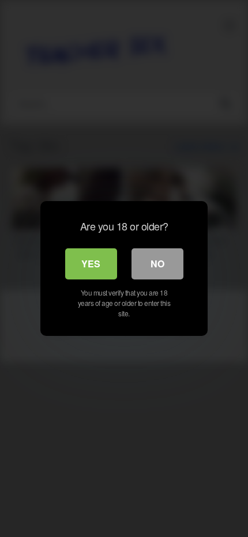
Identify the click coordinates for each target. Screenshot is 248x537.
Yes (90, 263)
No (157, 263)
